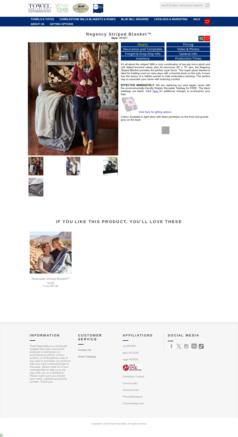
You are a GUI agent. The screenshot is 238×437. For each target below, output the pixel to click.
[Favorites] (207, 22)
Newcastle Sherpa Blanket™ (51, 278)
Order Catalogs (87, 356)
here (156, 91)
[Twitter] (179, 346)
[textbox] (182, 5)
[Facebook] (171, 346)
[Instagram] (186, 346)
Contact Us (84, 349)
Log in (204, 12)
